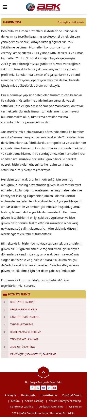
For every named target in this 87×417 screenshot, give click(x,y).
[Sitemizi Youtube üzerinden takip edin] (54, 387)
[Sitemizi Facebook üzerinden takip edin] (32, 387)
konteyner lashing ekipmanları (22, 196)
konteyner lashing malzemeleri (56, 190)
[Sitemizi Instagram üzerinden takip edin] (43, 387)
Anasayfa (63, 22)
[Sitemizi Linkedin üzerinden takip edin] (49, 387)
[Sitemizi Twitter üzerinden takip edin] (37, 387)
